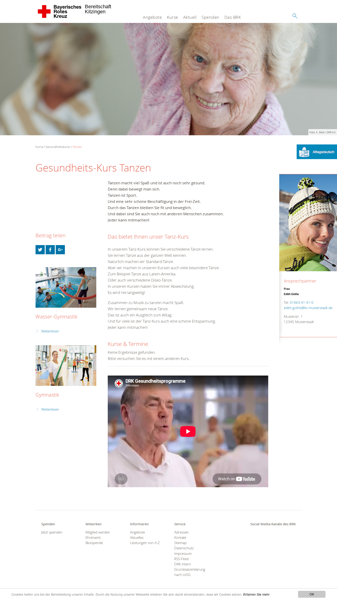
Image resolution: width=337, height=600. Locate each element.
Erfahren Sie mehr (256, 594)
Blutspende (94, 543)
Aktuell (190, 17)
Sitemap (180, 543)
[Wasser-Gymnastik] (66, 287)
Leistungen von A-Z (145, 543)
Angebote (152, 17)
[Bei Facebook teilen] (50, 249)
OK (311, 594)
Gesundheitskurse (58, 147)
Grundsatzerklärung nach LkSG (189, 572)
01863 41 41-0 (301, 302)
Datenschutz (184, 548)
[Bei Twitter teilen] (40, 249)
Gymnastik (47, 395)
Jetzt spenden (51, 532)
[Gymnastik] (66, 365)
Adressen (181, 532)
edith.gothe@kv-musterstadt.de (308, 308)
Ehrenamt (93, 537)
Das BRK (232, 17)
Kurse (172, 17)
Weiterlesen (50, 331)
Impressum (183, 553)
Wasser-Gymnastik (56, 316)
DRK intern (182, 564)
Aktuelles (137, 537)
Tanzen (77, 147)
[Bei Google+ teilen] (60, 249)
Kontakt (180, 537)
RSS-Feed (181, 559)
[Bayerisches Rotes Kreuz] (60, 11)
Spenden (210, 17)
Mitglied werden (98, 532)
